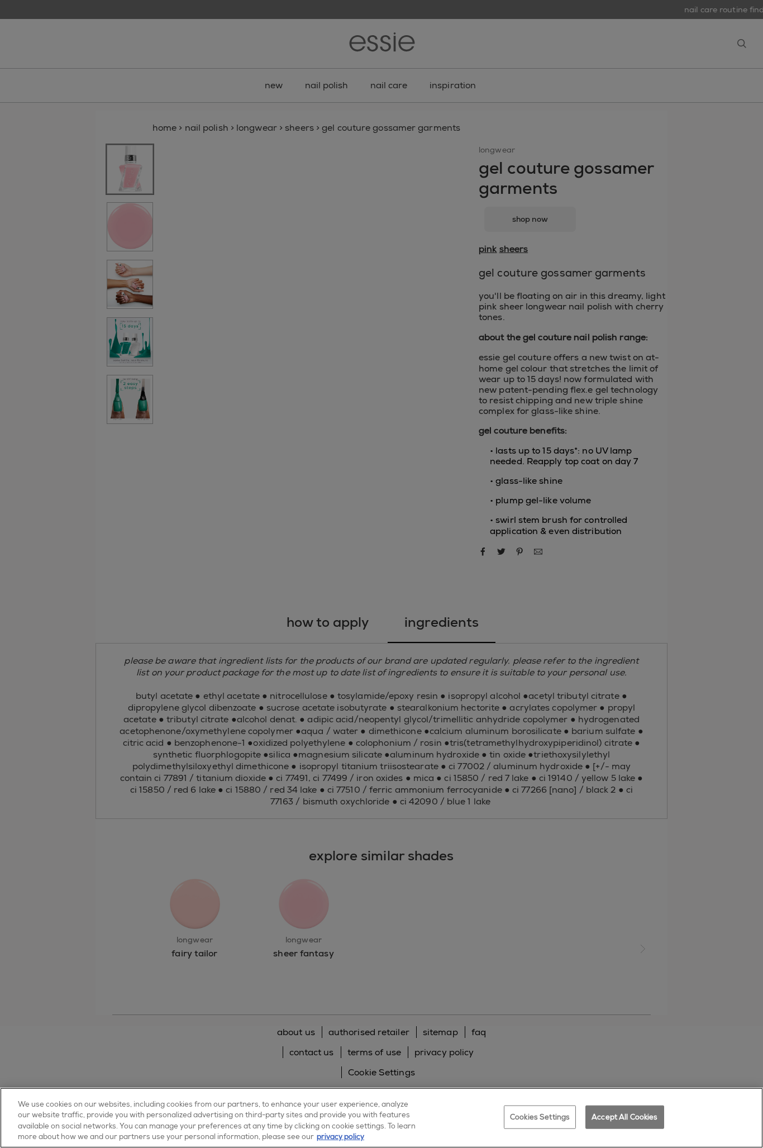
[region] (381, 1118)
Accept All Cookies (624, 1117)
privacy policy (340, 1136)
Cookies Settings (540, 1117)
